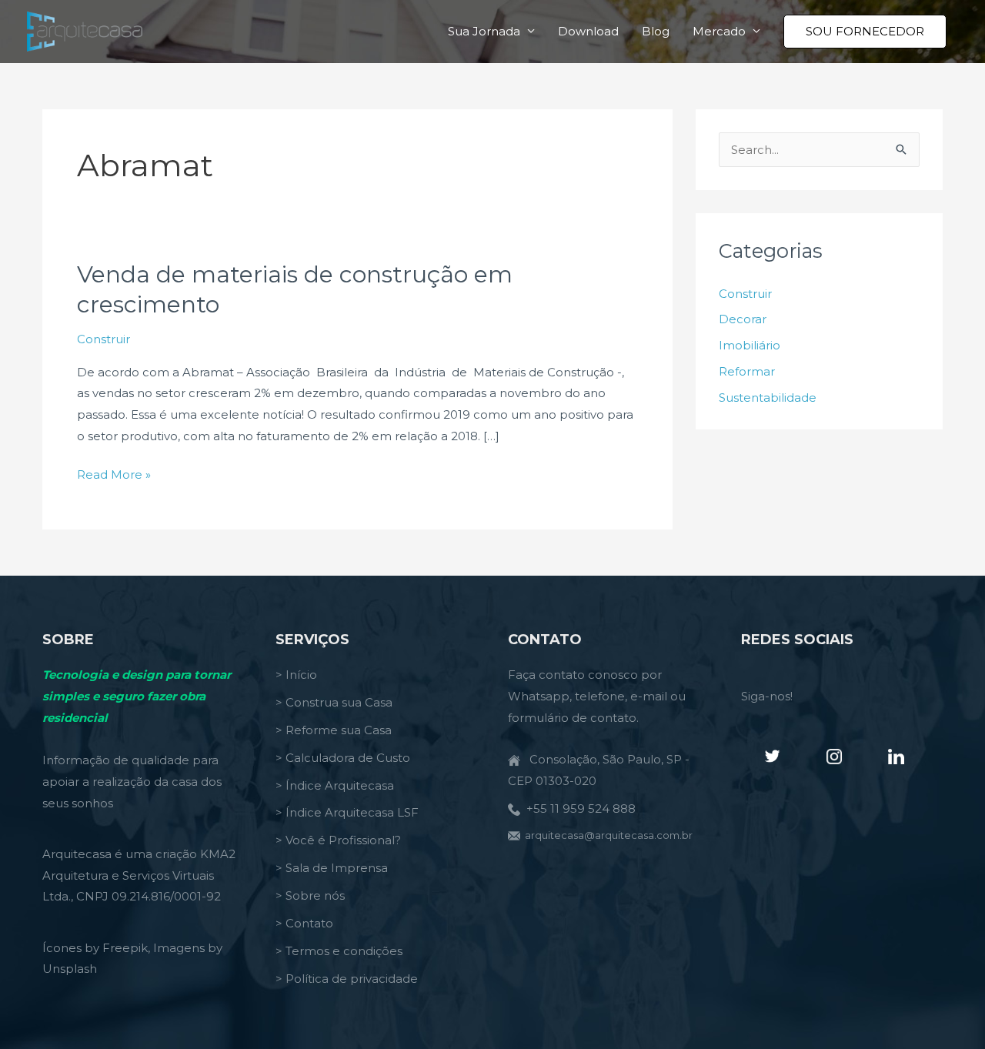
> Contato (304, 923)
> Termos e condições (338, 951)
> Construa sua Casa (333, 702)
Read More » (114, 476)
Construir (103, 339)
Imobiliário (749, 345)
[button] (865, 31)
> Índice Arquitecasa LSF (347, 812)
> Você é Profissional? (338, 840)
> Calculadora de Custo (342, 757)
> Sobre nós (310, 895)
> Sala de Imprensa (331, 867)
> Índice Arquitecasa (334, 785)
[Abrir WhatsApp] (946, 1010)
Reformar (747, 371)
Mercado (719, 31)
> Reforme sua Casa (333, 730)
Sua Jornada (484, 31)
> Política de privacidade (346, 978)
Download (588, 31)
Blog (655, 31)
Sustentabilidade (767, 397)
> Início (296, 674)
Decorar (742, 319)
